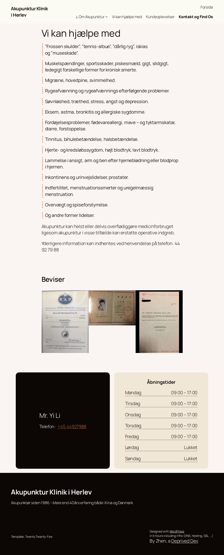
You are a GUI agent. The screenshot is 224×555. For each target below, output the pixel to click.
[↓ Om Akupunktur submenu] (106, 16)
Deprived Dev (184, 541)
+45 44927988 (72, 426)
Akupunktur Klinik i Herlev (51, 491)
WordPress (177, 531)
